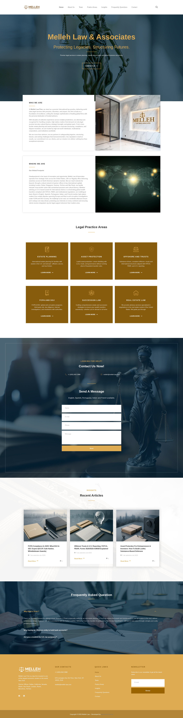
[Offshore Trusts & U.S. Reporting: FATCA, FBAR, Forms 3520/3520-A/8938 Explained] (91, 525)
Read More (32, 561)
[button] (155, 7)
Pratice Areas (92, 7)
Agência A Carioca (107, 714)
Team (81, 7)
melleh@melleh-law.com (111, 374)
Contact (134, 7)
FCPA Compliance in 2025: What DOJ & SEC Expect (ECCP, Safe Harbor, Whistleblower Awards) (43, 548)
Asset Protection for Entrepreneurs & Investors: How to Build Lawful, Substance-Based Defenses (135, 548)
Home (61, 7)
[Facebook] (19, 695)
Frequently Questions (119, 7)
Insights (104, 7)
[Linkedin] (24, 695)
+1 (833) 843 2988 (74, 374)
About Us (71, 7)
